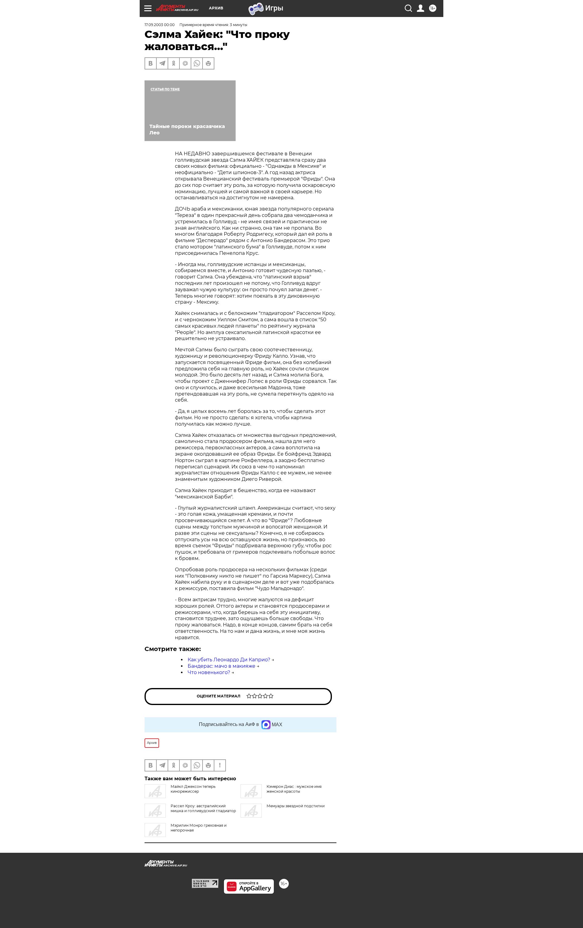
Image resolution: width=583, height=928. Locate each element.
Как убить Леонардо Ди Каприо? (229, 660)
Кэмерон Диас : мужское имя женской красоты (294, 789)
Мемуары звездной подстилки (296, 806)
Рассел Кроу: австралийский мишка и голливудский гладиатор (203, 808)
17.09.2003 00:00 (160, 24)
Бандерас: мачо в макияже (221, 666)
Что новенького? (209, 672)
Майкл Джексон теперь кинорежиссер (193, 789)
